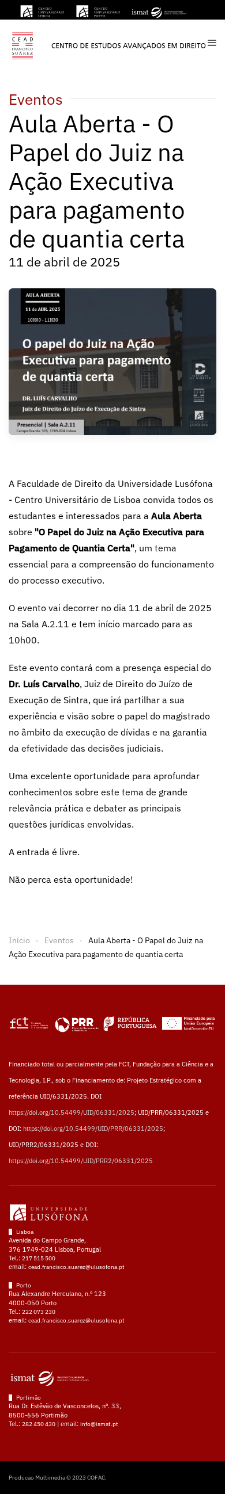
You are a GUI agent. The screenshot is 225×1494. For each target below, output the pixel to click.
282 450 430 (38, 1424)
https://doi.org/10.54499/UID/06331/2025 (71, 1112)
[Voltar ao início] (108, 43)
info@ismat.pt (99, 1424)
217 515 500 (38, 1258)
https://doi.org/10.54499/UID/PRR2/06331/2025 (81, 1161)
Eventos (36, 99)
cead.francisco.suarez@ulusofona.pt (76, 1267)
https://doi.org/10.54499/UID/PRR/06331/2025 (93, 1129)
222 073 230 (38, 1312)
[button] (212, 43)
